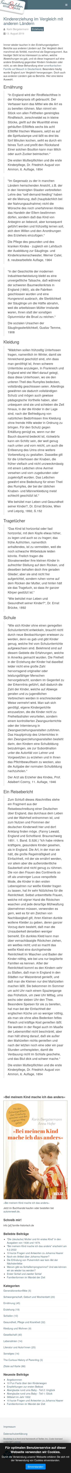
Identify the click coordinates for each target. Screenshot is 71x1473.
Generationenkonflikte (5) (17, 1290)
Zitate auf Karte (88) (14, 1366)
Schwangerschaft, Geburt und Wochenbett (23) (29, 1297)
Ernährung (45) (11, 1303)
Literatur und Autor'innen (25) (19, 1347)
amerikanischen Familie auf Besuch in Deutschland (32, 67)
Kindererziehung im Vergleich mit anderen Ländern (33, 21)
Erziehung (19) (11, 1309)
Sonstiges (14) (11, 1353)
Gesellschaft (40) (12, 1334)
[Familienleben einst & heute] (14, 5)
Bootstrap (7, 1438)
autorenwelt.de (11, 1211)
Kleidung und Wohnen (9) (17, 1328)
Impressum (9, 1426)
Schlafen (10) (10, 1315)
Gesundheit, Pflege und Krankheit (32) (24, 1322)
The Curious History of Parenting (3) (23, 1360)
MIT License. (15, 1441)
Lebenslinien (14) (12, 1341)
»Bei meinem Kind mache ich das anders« (26, 1202)
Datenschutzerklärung (15, 1433)
